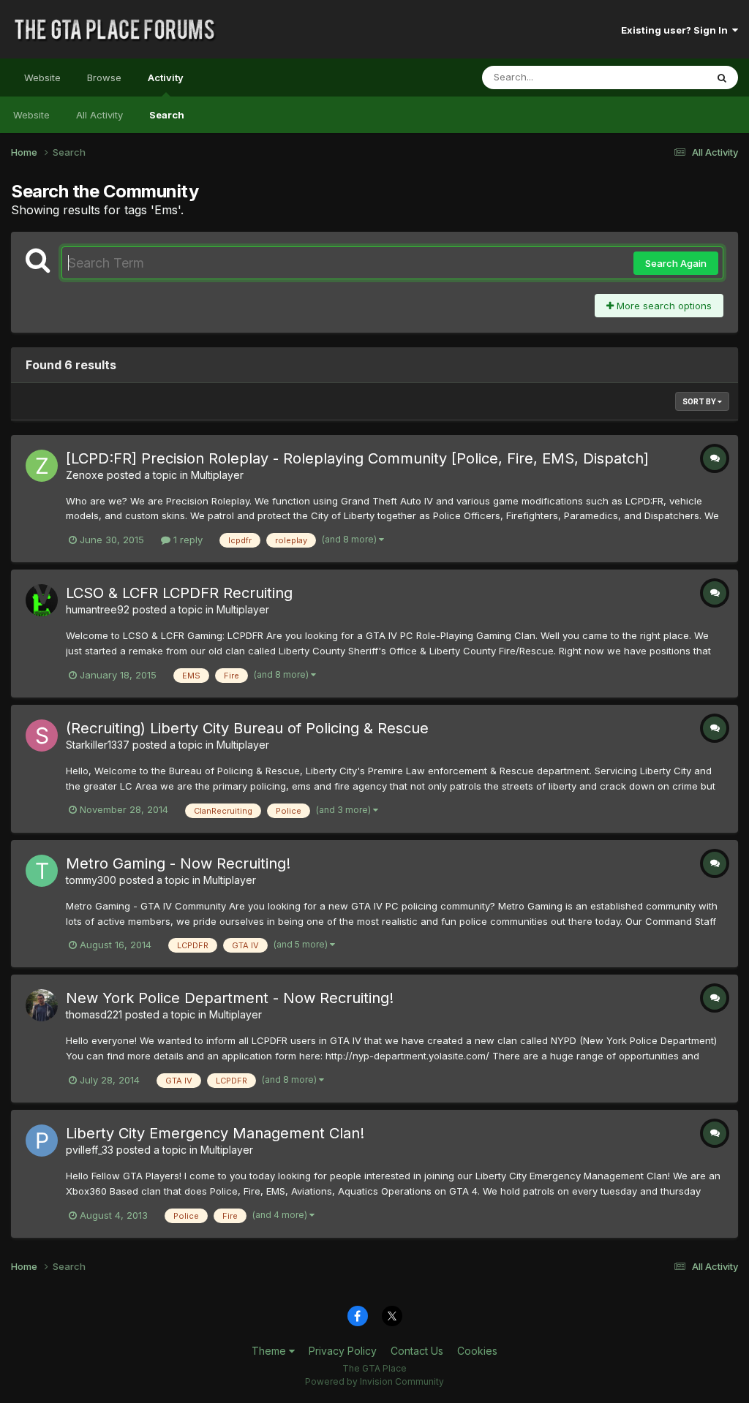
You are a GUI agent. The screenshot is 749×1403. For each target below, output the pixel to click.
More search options (663, 305)
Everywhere (660, 77)
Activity (166, 77)
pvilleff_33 (89, 1149)
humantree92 (97, 609)
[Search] (722, 77)
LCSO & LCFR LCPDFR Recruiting (179, 593)
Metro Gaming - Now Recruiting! (178, 863)
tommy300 (91, 880)
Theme (270, 1351)
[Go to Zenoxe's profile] (42, 466)
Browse (104, 77)
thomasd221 (94, 1014)
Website (42, 77)
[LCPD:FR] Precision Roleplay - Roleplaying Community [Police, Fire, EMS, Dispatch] (357, 458)
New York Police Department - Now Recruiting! (230, 998)
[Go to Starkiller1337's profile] (42, 735)
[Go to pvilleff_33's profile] (42, 1140)
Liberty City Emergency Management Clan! (215, 1133)
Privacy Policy (343, 1351)
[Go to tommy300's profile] (42, 871)
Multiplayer (217, 475)
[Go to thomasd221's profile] (42, 1005)
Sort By (700, 401)
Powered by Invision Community (374, 1381)
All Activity (99, 115)
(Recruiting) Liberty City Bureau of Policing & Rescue (247, 728)
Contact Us (417, 1351)
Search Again (676, 263)
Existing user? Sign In (676, 30)
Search (166, 115)
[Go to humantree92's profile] (42, 600)
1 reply (186, 539)
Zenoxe (85, 475)
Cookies (477, 1351)
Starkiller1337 (97, 744)
